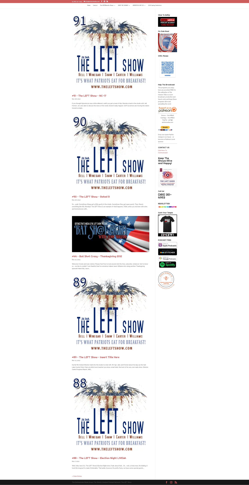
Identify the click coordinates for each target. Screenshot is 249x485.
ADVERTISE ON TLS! (138, 5)
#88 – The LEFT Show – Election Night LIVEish (99, 458)
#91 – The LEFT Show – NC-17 (89, 95)
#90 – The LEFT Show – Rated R (91, 196)
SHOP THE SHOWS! (123, 5)
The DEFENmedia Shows (107, 5)
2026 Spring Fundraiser (155, 5)
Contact (95, 5)
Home (88, 5)
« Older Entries (77, 476)
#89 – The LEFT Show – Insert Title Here (95, 357)
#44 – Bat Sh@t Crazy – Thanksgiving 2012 (97, 256)
